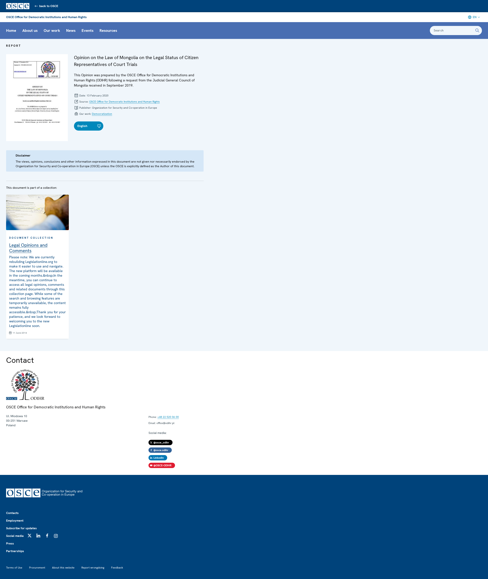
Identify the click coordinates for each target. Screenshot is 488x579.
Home (11, 30)
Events (87, 30)
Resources (108, 30)
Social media (15, 536)
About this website (63, 567)
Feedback (117, 567)
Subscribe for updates (21, 528)
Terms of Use (14, 567)
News (70, 30)
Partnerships (15, 551)
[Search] (477, 30)
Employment (14, 521)
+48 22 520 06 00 (168, 417)
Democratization (102, 114)
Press (10, 543)
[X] (29, 535)
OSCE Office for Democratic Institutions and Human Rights (46, 17)
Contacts (12, 513)
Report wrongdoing (92, 567)
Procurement (37, 567)
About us (30, 30)
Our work (52, 30)
